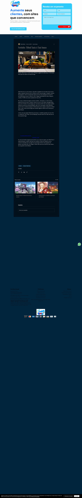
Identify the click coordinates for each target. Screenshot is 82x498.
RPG (32, 36)
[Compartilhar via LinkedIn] (24, 172)
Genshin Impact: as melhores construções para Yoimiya (47, 196)
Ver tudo (56, 179)
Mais (53, 36)
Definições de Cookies (69, 496)
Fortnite (20, 165)
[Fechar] (80, 496)
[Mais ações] (54, 44)
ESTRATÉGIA (46, 36)
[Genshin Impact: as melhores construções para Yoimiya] (47, 187)
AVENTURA (26, 36)
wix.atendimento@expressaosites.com (21, 298)
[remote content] (36, 83)
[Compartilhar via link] (26, 172)
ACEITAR (76, 496)
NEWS (16, 36)
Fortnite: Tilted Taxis (26, 165)
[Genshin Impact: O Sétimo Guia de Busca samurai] (25, 187)
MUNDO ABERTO (38, 36)
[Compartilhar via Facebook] (18, 172)
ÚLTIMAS (20, 168)
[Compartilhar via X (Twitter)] (21, 172)
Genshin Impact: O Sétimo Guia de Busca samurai (24, 196)
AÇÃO (21, 36)
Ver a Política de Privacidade (34, 496)
